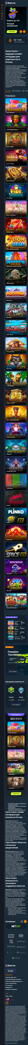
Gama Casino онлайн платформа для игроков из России (17, 804)
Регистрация (12, 31)
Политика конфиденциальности (13, 981)
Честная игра (9, 985)
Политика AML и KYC (10, 977)
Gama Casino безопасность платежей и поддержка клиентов (16, 809)
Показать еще (16, 793)
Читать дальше (13, 671)
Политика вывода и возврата (13, 979)
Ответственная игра (10, 983)
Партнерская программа (10, 971)
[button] (21, 31)
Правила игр (8, 987)
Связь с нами (8, 996)
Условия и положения (11, 989)
